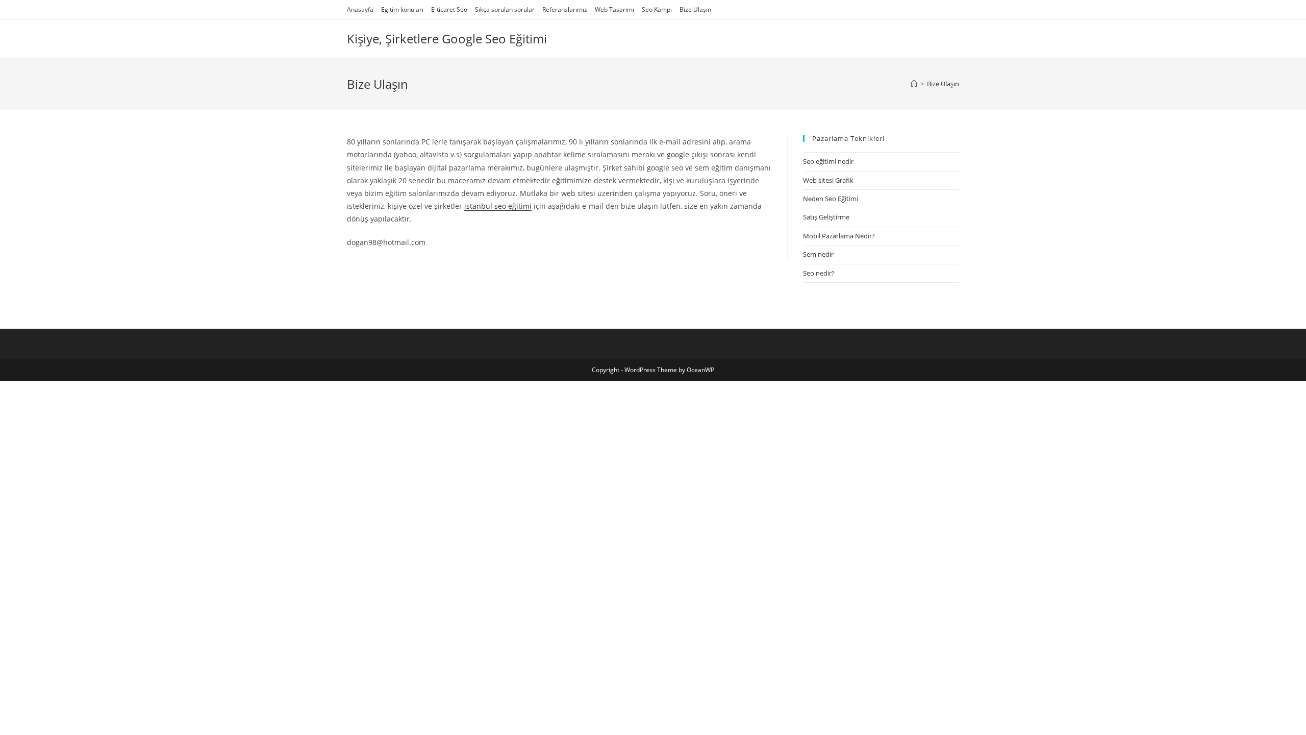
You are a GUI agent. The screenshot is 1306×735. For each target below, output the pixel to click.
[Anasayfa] (914, 83)
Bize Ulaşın (695, 9)
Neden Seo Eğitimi (830, 198)
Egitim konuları (402, 9)
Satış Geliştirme (826, 217)
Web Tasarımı (614, 9)
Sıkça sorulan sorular (505, 9)
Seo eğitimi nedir (828, 161)
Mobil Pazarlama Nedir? (839, 235)
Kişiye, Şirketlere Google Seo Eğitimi (447, 38)
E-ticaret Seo (449, 9)
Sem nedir (818, 254)
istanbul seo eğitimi (498, 206)
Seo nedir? (819, 273)
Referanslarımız (564, 9)
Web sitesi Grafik (828, 180)
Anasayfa (360, 9)
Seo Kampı (657, 9)
